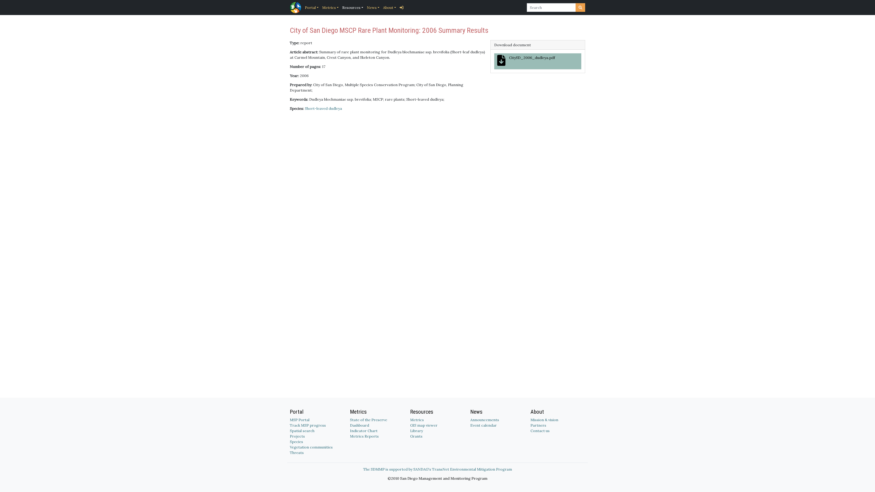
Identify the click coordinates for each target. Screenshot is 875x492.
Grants (416, 436)
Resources (351, 7)
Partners (538, 425)
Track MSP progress (308, 425)
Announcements (484, 420)
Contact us (540, 430)
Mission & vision (544, 420)
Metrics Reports (364, 436)
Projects (297, 436)
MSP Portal (299, 420)
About (388, 7)
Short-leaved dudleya (323, 108)
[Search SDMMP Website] (580, 7)
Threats (297, 452)
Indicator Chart (364, 430)
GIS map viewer (424, 425)
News (372, 7)
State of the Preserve (368, 420)
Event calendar (483, 425)
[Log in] (401, 7)
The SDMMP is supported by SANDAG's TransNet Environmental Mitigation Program (437, 469)
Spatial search (302, 430)
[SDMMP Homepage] (296, 7)
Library (416, 430)
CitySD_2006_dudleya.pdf (532, 57)
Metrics (329, 7)
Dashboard (359, 425)
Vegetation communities (311, 447)
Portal (310, 7)
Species (296, 441)
